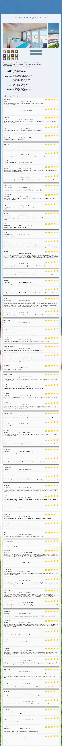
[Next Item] (56, 35)
